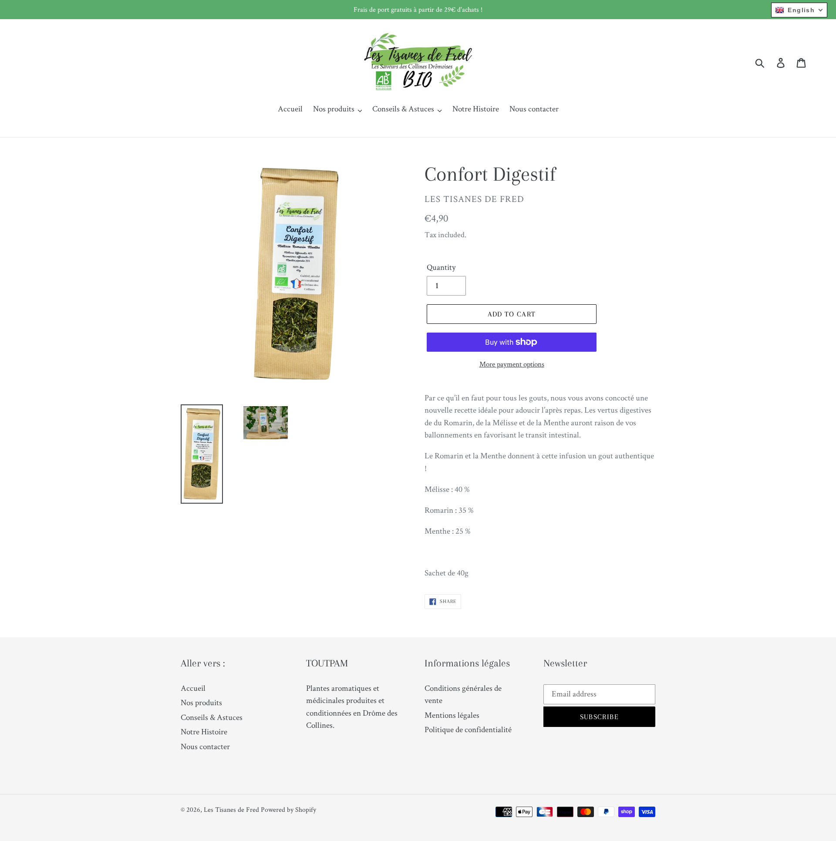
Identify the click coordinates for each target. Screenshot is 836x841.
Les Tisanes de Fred (231, 809)
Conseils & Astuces (212, 717)
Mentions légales (452, 715)
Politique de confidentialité (468, 729)
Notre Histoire (204, 731)
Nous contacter (205, 746)
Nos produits (201, 702)
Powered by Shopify (288, 809)
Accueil (193, 688)
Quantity (441, 267)
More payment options (511, 364)
